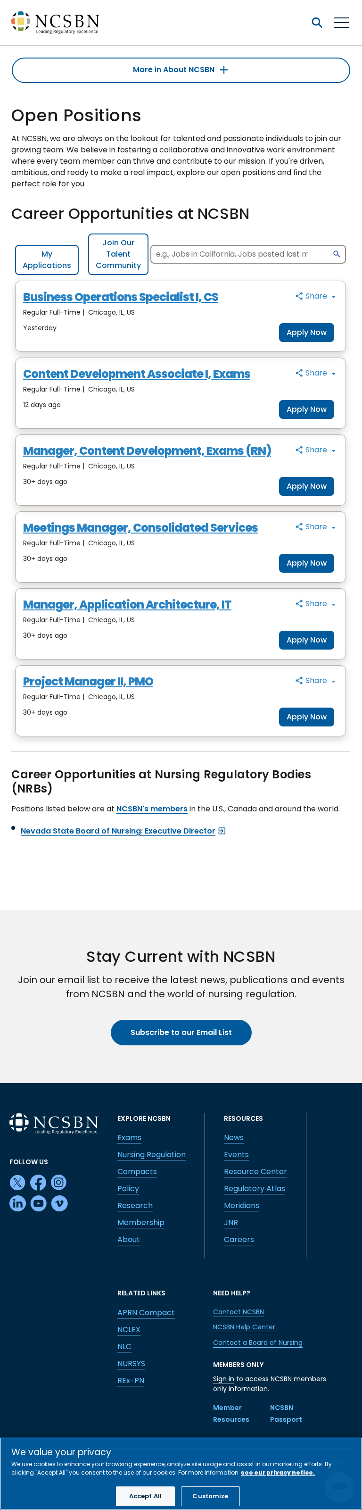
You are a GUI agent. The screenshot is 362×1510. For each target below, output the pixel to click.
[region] (181, 1473)
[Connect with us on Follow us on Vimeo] (59, 1203)
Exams (129, 1137)
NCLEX (128, 1329)
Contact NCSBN (238, 1312)
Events (236, 1154)
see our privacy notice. (278, 1472)
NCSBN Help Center (244, 1327)
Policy (128, 1188)
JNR (231, 1222)
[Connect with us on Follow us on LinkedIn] (17, 1203)
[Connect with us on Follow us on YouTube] (38, 1203)
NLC (124, 1346)
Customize (210, 1496)
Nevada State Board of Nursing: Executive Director (118, 831)
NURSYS (131, 1363)
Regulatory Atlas (254, 1188)
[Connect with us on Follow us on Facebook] (38, 1183)
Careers (239, 1239)
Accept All (145, 1496)
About (128, 1239)
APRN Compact (146, 1312)
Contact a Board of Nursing (258, 1342)
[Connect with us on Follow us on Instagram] (59, 1183)
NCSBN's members (152, 808)
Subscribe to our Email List (181, 1032)
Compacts (137, 1171)
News (234, 1137)
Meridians (241, 1205)
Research (135, 1205)
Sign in (223, 1379)
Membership (141, 1222)
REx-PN (130, 1380)
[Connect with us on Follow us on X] (17, 1183)
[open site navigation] (316, 23)
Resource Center (255, 1171)
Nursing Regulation (151, 1154)
